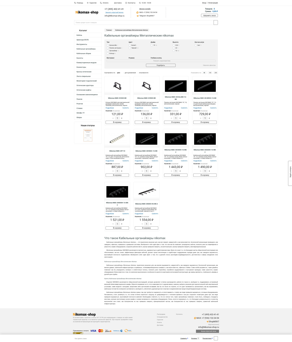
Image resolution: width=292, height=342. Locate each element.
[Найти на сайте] (216, 22)
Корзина (194, 338)
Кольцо (112, 53)
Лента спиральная (84, 76)
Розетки (80, 104)
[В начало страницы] (216, 338)
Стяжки (79, 108)
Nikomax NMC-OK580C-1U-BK (146, 151)
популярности (143, 73)
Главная (109, 30)
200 (216, 73)
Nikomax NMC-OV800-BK (146, 98)
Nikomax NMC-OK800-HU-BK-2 (146, 204)
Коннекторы (81, 67)
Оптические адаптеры (85, 85)
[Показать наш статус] (87, 135)
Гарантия (92, 3)
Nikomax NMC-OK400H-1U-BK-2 (175, 151)
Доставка (118, 3)
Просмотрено (207, 338)
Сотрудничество (162, 317)
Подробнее (110, 108)
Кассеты (80, 58)
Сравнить (183, 338)
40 (204, 73)
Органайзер (114, 50)
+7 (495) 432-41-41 (114, 9)
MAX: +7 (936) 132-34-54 (148, 12)
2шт (199, 45)
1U (177, 50)
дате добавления (130, 73)
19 (155, 45)
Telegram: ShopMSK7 (146, 16)
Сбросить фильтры (209, 65)
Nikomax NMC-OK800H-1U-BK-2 (117, 204)
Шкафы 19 (80, 113)
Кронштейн (113, 45)
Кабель (79, 35)
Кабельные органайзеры (86, 49)
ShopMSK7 (213, 321)
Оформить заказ (209, 15)
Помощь (80, 3)
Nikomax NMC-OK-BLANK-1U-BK (175, 98)
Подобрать (161, 65)
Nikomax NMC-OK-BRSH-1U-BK (205, 98)
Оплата (105, 3)
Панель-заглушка (115, 48)
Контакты (131, 3)
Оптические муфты (84, 90)
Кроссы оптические (84, 72)
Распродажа (161, 314)
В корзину (117, 122)
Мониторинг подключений (87, 81)
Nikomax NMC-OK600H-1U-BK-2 (205, 151)
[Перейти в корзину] (202, 10)
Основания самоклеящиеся (87, 94)
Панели (79, 99)
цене (118, 73)
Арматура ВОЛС (83, 40)
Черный (134, 48)
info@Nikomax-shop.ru (208, 327)
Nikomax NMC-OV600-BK (117, 98)
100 (210, 73)
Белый (134, 45)
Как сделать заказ (81, 338)
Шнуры (79, 117)
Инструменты (82, 44)
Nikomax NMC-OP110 (117, 151)
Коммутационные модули (86, 62)
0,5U (177, 45)
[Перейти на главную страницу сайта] (87, 12)
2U (176, 48)
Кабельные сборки (84, 53)
